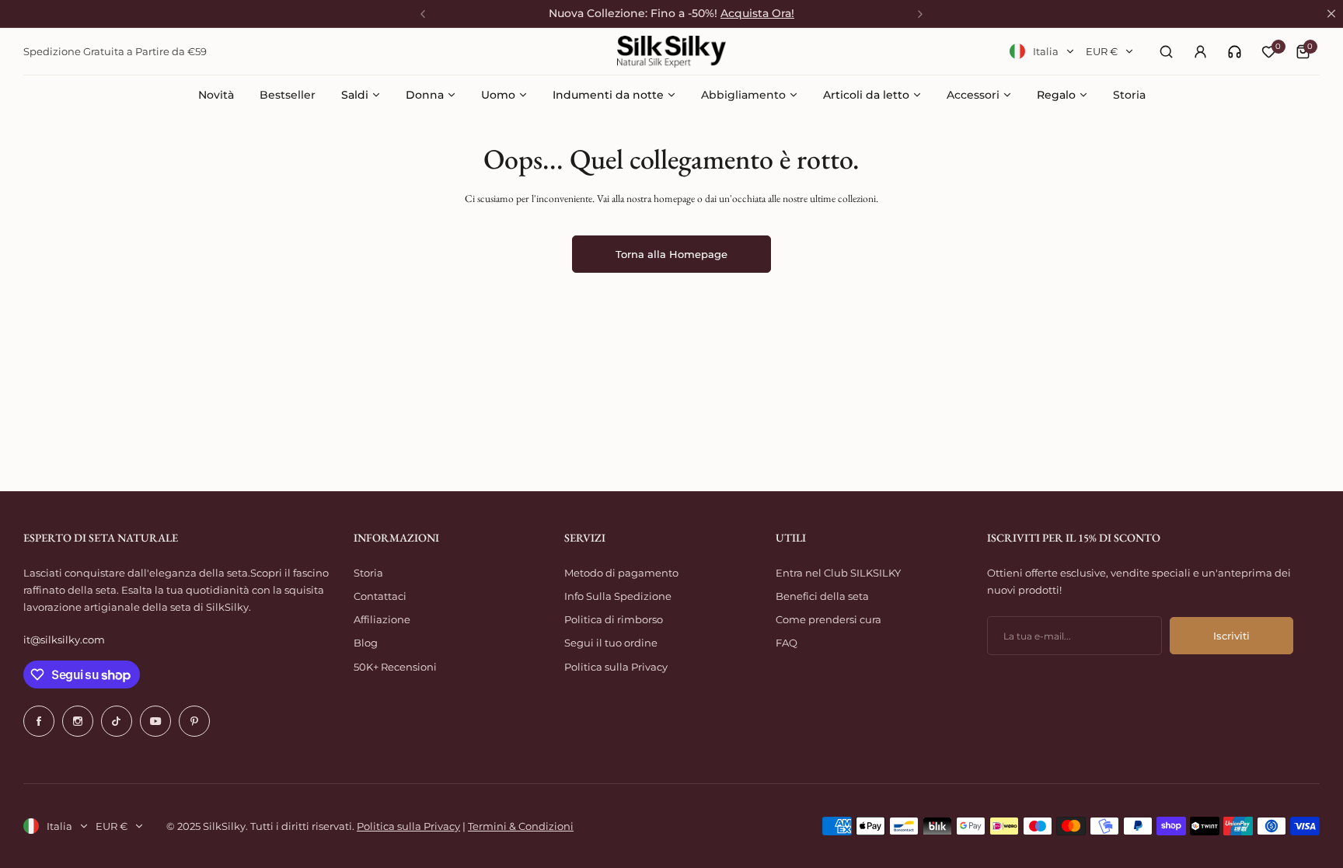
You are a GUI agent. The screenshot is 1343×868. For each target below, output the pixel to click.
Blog (366, 642)
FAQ (786, 642)
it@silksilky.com (64, 639)
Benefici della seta (822, 596)
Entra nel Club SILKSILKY (838, 572)
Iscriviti (1231, 635)
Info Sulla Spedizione (618, 596)
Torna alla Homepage (671, 254)
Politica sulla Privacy (616, 667)
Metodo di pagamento (621, 572)
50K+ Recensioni (395, 667)
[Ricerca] (1166, 51)
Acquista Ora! (757, 13)
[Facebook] (38, 721)
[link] (1234, 51)
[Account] (1200, 51)
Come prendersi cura (828, 619)
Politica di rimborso (613, 619)
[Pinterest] (194, 721)
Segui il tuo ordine (611, 642)
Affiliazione (382, 619)
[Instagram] (77, 721)
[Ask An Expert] (1234, 51)
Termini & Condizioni (521, 826)
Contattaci (380, 596)
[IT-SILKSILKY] (671, 52)
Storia (368, 572)
